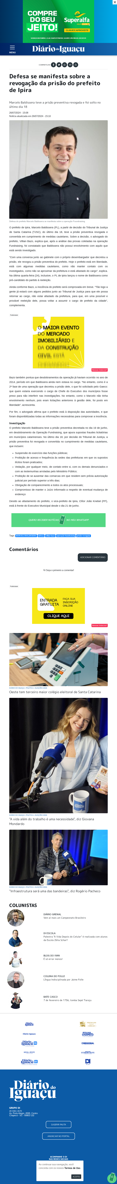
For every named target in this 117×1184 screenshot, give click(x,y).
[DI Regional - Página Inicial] (29, 1023)
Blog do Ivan (52, 955)
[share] (75, 64)
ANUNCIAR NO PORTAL (59, 1136)
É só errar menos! (53, 959)
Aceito (76, 1176)
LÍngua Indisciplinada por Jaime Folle (63, 979)
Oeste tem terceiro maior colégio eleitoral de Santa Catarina (55, 692)
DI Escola (50, 933)
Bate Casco (51, 996)
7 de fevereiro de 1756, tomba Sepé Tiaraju (67, 1000)
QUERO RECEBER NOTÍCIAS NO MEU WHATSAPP (58, 519)
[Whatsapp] (64, 64)
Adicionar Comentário (92, 557)
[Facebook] (53, 64)
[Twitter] (59, 64)
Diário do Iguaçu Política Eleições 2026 (28, 688)
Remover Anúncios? (99, 370)
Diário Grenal (52, 914)
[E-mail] (70, 64)
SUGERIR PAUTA (58, 1124)
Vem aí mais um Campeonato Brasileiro (65, 917)
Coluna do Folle (54, 976)
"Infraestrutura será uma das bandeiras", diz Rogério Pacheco (54, 891)
